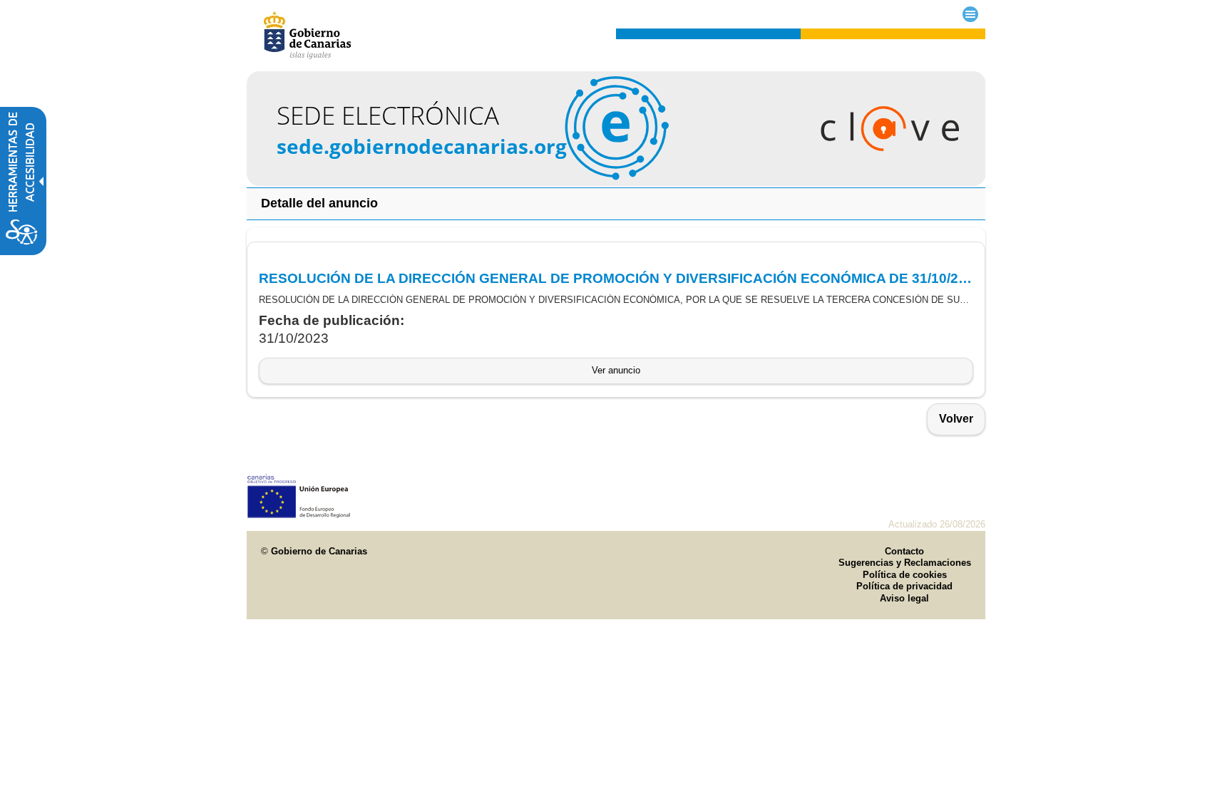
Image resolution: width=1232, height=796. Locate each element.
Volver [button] (956, 419)
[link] (616, 182)
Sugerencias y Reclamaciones (904, 562)
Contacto (904, 551)
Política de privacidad (904, 586)
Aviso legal (904, 598)
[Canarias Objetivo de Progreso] (299, 515)
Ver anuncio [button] (616, 370)
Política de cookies (905, 574)
